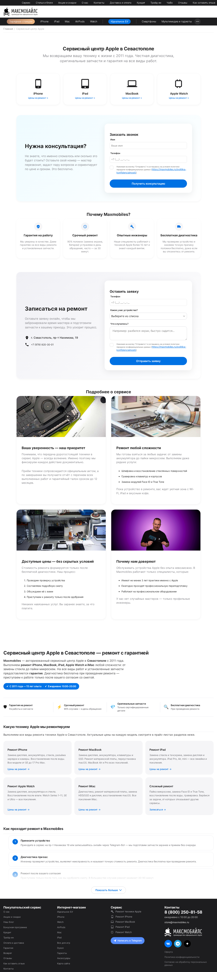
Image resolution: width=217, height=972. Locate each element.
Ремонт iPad (122, 926)
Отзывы (182, 2)
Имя (112, 139)
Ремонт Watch (123, 932)
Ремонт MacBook (125, 921)
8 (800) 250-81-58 (183, 912)
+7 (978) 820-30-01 (42, 344)
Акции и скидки (67, 2)
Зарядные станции (20, 21)
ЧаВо (170, 2)
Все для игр (63, 942)
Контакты (99, 2)
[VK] (168, 943)
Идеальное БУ (119, 21)
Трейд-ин (155, 2)
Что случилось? (119, 323)
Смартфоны (149, 21)
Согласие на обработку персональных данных (185, 963)
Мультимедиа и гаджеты (177, 21)
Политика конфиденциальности (181, 957)
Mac (67, 21)
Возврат (7, 953)
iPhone (44, 21)
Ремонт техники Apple (128, 911)
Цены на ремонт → (18, 769)
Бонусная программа (15, 927)
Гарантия (8, 948)
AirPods (80, 21)
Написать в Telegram (130, 940)
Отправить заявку (148, 361)
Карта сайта (63, 963)
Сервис (26, 2)
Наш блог (8, 922)
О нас (85, 2)
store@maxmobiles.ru (176, 922)
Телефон (115, 153)
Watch (93, 21)
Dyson (60, 948)
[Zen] (187, 943)
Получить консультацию (148, 183)
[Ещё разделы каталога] (197, 21)
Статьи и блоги (44, 2)
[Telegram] (178, 943)
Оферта (168, 951)
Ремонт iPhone (123, 916)
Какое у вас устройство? (124, 310)
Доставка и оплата (120, 2)
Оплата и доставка (13, 942)
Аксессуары (63, 958)
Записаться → (157, 809)
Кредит (141, 2)
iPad (56, 21)
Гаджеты (62, 953)
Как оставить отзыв (204, 2)
